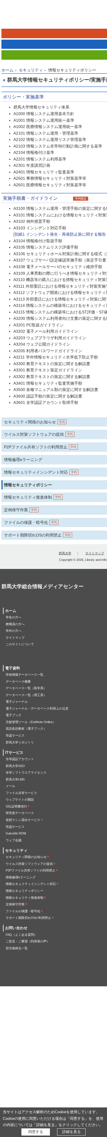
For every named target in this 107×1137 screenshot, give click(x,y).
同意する (35, 1132)
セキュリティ (31, 70)
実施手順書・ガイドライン (30, 198)
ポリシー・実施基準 (23, 96)
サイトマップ (94, 553)
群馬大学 (65, 553)
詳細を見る (71, 1132)
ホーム (7, 70)
